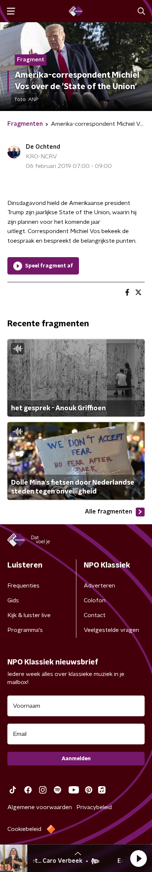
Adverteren (99, 586)
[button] (138, 858)
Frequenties (23, 586)
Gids (13, 600)
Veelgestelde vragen (111, 630)
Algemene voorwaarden (39, 807)
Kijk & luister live (29, 615)
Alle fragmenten (108, 512)
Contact (95, 615)
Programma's (25, 630)
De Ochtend (43, 147)
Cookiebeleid (24, 829)
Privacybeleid (94, 807)
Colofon (95, 600)
